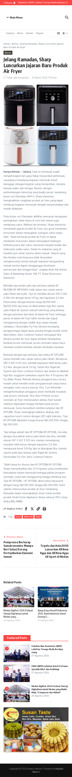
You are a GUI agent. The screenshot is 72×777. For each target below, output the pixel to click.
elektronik (28, 516)
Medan (29, 33)
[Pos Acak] (58, 33)
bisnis (18, 516)
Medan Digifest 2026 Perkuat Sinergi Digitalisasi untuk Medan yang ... (18, 613)
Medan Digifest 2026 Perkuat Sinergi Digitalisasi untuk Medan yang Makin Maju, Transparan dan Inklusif (49, 689)
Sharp (38, 516)
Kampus (10, 33)
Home (6, 43)
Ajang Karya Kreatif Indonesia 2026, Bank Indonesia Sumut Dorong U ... (52, 613)
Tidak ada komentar (17, 77)
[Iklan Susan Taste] (36, 751)
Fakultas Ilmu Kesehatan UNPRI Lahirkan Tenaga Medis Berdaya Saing (47, 649)
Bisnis (20, 33)
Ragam (39, 33)
